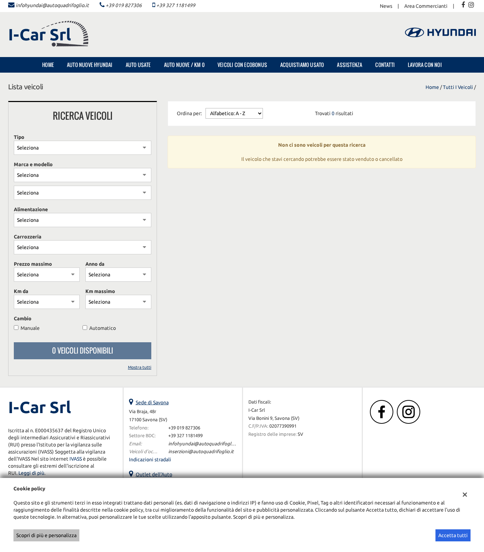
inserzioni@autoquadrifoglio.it (200, 451)
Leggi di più (31, 473)
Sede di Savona (152, 402)
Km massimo (100, 291)
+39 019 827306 (124, 5)
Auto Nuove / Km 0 (184, 64)
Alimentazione (31, 209)
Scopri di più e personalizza (46, 535)
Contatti (385, 64)
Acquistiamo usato (302, 64)
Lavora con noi (425, 64)
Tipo (19, 137)
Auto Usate (138, 64)
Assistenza (349, 64)
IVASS (75, 459)
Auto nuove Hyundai (90, 64)
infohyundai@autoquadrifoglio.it (52, 5)
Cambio (23, 318)
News (386, 6)
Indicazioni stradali (150, 459)
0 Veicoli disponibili (82, 350)
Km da (21, 291)
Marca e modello (33, 164)
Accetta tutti (453, 535)
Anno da (95, 264)
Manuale (30, 328)
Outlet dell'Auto (154, 474)
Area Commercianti (426, 6)
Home (48, 64)
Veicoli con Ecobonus (242, 64)
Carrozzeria (27, 237)
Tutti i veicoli (458, 87)
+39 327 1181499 (175, 5)
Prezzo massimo (33, 264)
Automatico (102, 328)
